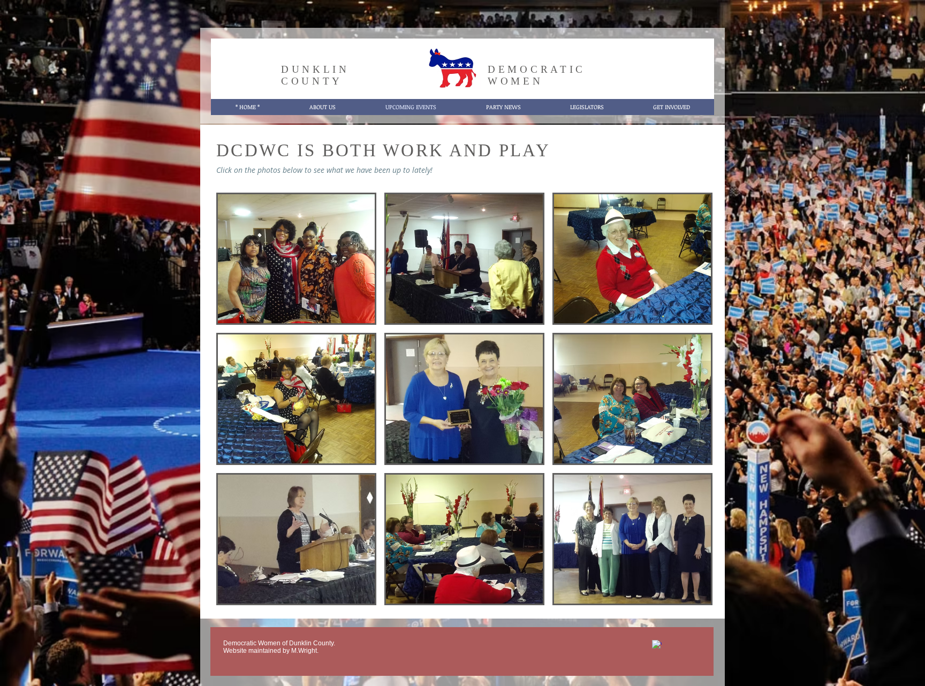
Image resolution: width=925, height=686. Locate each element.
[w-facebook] (657, 645)
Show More (464, 614)
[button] (296, 259)
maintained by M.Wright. (283, 650)
